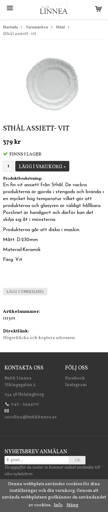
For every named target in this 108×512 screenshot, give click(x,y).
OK (77, 460)
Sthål (60, 27)
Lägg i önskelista (25, 292)
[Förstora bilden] (54, 83)
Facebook (75, 378)
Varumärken (37, 27)
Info (58, 505)
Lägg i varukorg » (42, 167)
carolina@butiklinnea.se (30, 417)
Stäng (72, 505)
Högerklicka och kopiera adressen (39, 338)
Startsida (10, 27)
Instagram (76, 385)
